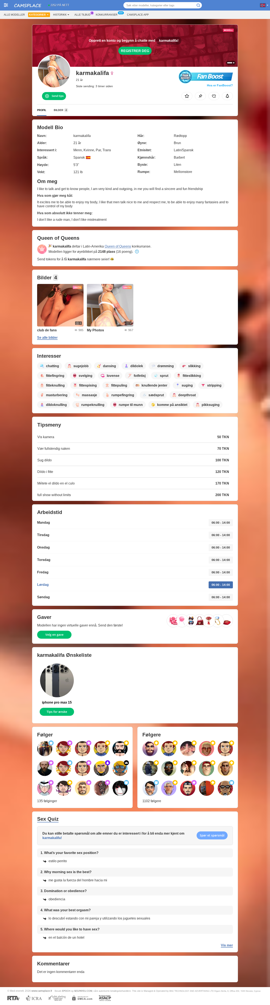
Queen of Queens (118, 246)
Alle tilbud (82, 14)
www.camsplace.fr (41, 990)
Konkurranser (106, 14)
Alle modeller (14, 14)
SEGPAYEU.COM (83, 991)
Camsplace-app (138, 14)
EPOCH (66, 991)
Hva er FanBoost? (220, 85)
